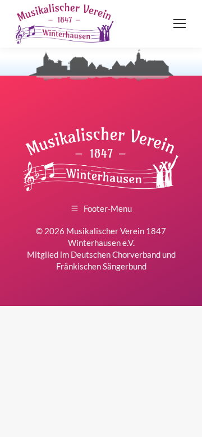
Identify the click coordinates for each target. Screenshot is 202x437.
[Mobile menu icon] (179, 23)
